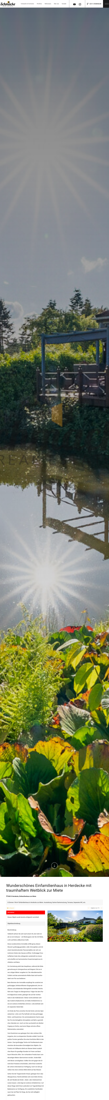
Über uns (56, 3)
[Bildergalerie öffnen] (75, 926)
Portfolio (39, 3)
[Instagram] (80, 3)
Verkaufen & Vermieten (27, 3)
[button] (88, 908)
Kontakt (64, 3)
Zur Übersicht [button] (11, 908)
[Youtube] (74, 3)
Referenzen (48, 3)
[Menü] (107, 3)
